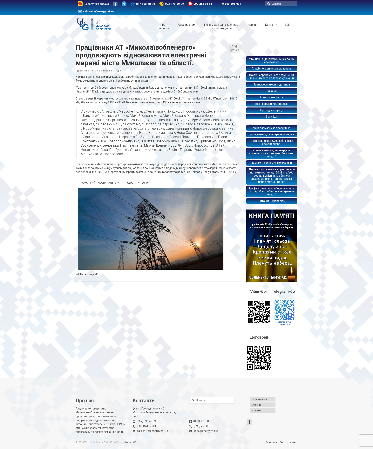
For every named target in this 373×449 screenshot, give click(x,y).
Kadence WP (130, 442)
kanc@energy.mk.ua (206, 430)
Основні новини (103, 71)
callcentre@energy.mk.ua (152, 430)
